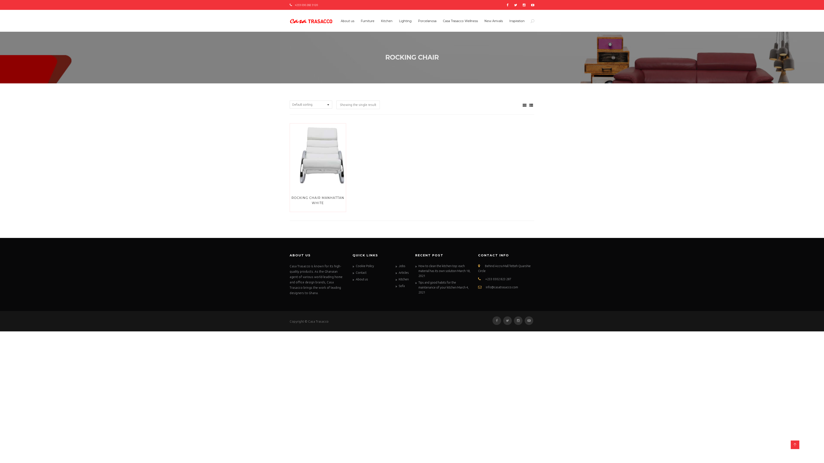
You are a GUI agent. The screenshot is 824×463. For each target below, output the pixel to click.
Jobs (402, 266)
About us (347, 21)
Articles (404, 272)
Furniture (367, 21)
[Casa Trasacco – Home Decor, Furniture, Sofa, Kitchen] (311, 20)
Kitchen (386, 21)
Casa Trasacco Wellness (460, 21)
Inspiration (517, 21)
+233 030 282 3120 (306, 4)
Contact (361, 272)
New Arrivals (493, 21)
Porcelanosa (427, 21)
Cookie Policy (365, 266)
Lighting (405, 21)
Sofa (402, 286)
